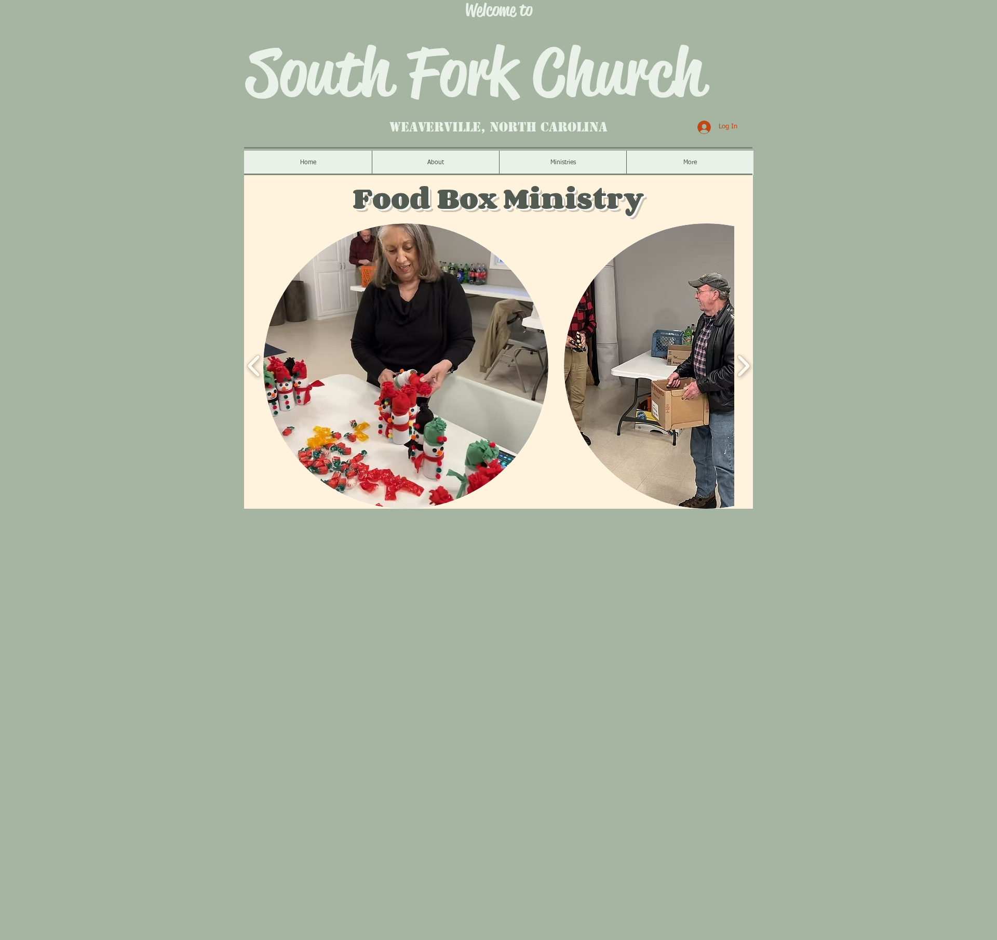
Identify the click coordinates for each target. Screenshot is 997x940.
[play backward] (254, 366)
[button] (405, 366)
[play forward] (743, 366)
